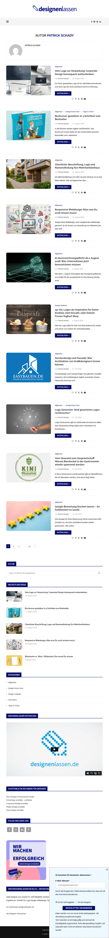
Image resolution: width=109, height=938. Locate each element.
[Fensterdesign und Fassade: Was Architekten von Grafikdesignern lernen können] (28, 367)
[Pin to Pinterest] (82, 99)
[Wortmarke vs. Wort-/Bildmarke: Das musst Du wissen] (14, 660)
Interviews (12, 700)
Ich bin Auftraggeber (66, 902)
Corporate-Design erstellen (17, 803)
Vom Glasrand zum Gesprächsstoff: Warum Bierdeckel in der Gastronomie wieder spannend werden (77, 461)
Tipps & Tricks (14, 706)
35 (29, 546)
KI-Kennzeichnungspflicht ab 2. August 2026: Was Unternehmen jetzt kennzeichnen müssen (77, 261)
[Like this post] (73, 99)
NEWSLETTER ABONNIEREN (79, 908)
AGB (61, 894)
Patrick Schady (32, 45)
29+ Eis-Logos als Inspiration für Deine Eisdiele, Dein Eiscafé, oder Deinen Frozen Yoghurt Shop (76, 313)
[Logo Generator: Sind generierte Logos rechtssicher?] (28, 419)
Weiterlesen (62, 93)
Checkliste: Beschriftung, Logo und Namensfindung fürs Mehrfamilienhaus (57, 624)
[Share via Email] (85, 99)
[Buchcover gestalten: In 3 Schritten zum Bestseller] (28, 125)
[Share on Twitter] (79, 99)
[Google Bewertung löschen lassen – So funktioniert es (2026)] (28, 516)
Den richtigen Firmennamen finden (20, 797)
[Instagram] (94, 22)
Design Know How (15, 688)
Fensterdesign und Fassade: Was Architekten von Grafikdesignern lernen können (77, 361)
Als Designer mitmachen (16, 914)
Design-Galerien (14, 694)
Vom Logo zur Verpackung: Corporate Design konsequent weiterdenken (56, 592)
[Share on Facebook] (75, 99)
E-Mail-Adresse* (62, 881)
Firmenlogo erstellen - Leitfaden (19, 800)
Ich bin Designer (84, 902)
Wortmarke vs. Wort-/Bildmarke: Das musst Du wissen (49, 656)
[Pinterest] (97, 22)
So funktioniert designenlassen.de (20, 907)
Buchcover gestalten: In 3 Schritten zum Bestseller (47, 608)
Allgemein (12, 682)
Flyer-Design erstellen (15, 810)
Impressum (47, 930)
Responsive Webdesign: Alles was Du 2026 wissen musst (50, 640)
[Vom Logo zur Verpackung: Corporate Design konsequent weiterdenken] (28, 80)
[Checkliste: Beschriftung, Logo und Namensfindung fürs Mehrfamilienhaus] (28, 174)
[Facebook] (91, 22)
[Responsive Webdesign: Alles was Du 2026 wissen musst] (28, 219)
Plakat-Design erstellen (15, 807)
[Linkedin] (100, 22)
